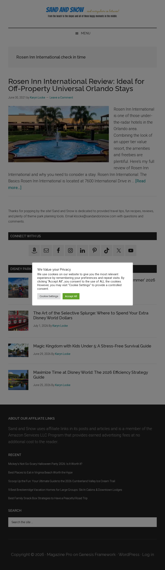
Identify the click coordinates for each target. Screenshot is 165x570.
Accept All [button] (71, 296)
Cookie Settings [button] (49, 296)
